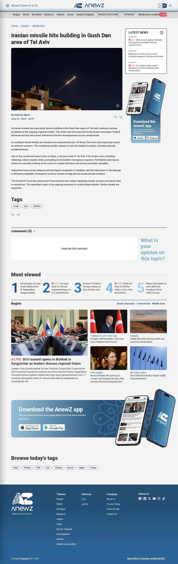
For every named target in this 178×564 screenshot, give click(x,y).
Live (83, 499)
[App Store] (139, 138)
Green (70, 14)
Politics (27, 468)
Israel (15, 206)
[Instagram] (158, 499)
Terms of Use (113, 509)
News (15, 468)
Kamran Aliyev (22, 114)
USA (38, 468)
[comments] (115, 117)
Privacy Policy (113, 504)
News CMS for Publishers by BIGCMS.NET (146, 558)
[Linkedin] (144, 499)
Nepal (81, 468)
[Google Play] (153, 138)
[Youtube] (154, 499)
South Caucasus (126, 303)
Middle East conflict (149, 14)
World (26, 14)
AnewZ (25, 558)
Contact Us (112, 514)
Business (49, 14)
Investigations (108, 14)
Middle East (39, 25)
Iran (26, 206)
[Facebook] (140, 499)
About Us (111, 499)
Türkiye (58, 468)
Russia (70, 468)
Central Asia (143, 303)
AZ (160, 6)
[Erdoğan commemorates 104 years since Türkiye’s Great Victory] (108, 321)
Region (16, 14)
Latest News (138, 32)
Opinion (129, 14)
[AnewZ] (22, 504)
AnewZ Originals (85, 14)
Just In (84, 504)
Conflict (36, 206)
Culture (60, 14)
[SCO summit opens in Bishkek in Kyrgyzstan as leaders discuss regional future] (49, 333)
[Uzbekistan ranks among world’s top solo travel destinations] (148, 321)
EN (165, 6)
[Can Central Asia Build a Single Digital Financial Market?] (148, 358)
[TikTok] (163, 499)
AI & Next (36, 14)
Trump (93, 468)
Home (14, 25)
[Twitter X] (149, 499)
